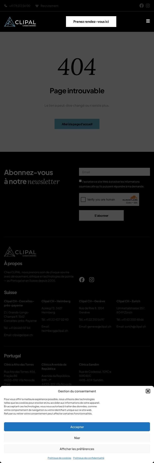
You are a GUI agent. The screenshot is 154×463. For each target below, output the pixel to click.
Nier (77, 438)
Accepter (77, 427)
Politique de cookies (59, 457)
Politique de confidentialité (88, 457)
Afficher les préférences (77, 449)
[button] (148, 391)
